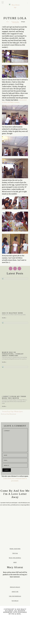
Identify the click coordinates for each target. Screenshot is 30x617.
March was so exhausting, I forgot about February (13, 353)
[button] (3, 2)
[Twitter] (21, 2)
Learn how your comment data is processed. (15, 479)
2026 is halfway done (12, 313)
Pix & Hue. (16, 614)
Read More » (4, 317)
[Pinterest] (23, 2)
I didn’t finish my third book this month (14, 397)
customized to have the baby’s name (14, 101)
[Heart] (27, 2)
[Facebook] (10, 582)
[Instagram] (25, 2)
